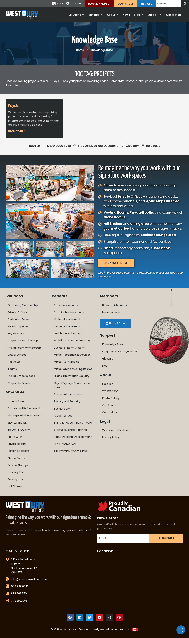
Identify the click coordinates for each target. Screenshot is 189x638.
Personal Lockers (18, 451)
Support (107, 335)
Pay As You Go (17, 333)
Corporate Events (19, 383)
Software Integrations (68, 394)
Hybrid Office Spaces (21, 376)
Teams (12, 369)
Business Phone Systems (70, 348)
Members (146, 3)
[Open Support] (160, 15)
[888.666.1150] (7, 593)
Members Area (111, 312)
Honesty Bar (15, 472)
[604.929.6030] (7, 586)
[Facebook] (70, 617)
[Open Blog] (142, 15)
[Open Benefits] (101, 15)
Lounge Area (16, 401)
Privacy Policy (111, 437)
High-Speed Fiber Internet (24, 415)
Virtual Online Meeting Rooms (73, 369)
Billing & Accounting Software (73, 422)
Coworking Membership (23, 305)
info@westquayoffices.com (29, 579)
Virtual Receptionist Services (72, 355)
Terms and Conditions (116, 430)
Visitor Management (67, 319)
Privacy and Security (67, 401)
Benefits (60, 296)
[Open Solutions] (83, 15)
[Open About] (117, 15)
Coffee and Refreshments (25, 408)
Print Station (15, 436)
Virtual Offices (17, 355)
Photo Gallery (110, 398)
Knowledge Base (94, 40)
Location (107, 384)
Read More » (16, 131)
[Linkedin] (79, 617)
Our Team (109, 405)
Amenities (15, 392)
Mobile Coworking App (68, 333)
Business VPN (62, 408)
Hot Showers (16, 486)
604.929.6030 (20, 586)
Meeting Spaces (18, 326)
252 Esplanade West (24, 559)
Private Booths (17, 444)
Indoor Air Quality (19, 429)
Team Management (67, 326)
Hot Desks (14, 362)
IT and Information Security (71, 376)
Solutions (14, 296)
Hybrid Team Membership (24, 348)
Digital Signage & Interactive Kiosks (72, 385)
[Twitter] (89, 617)
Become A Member (99, 3)
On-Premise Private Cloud (71, 451)
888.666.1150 (19, 593)
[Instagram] (109, 617)
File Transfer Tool (65, 444)
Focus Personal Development (73, 437)
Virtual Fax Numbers (67, 362)
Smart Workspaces (66, 305)
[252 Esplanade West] (7, 559)
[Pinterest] (119, 617)
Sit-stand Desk (17, 422)
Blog (105, 365)
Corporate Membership (23, 340)
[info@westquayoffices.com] (7, 579)
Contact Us (109, 412)
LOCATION (76, 3)
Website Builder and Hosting (72, 340)
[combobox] (168, 3)
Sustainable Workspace (69, 312)
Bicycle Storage (18, 465)
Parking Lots (15, 479)
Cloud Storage (63, 415)
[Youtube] (99, 617)
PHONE (60, 3)
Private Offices (17, 312)
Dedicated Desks (18, 319)
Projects (13, 106)
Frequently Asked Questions (120, 351)
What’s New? (110, 391)
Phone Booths (16, 458)
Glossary (107, 358)
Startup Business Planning (70, 430)
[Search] (185, 3)
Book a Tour (126, 3)
